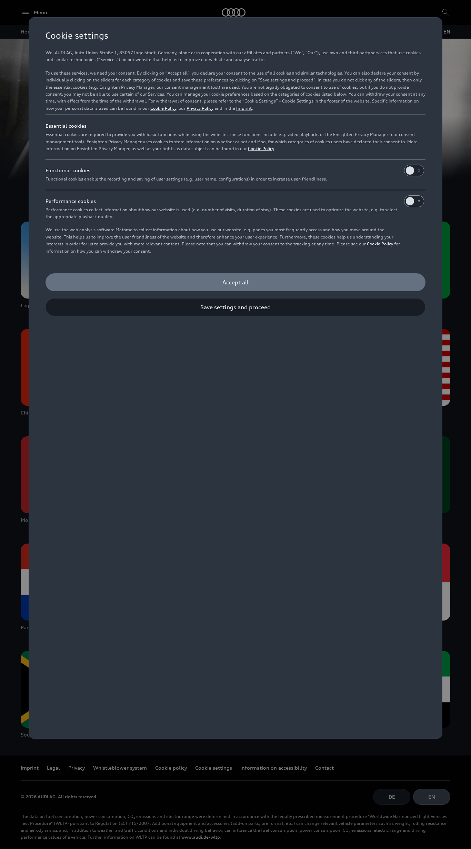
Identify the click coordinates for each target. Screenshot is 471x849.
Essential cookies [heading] (66, 126)
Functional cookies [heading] (68, 170)
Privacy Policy (200, 108)
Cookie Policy (163, 108)
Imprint (244, 108)
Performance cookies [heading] (71, 201)
